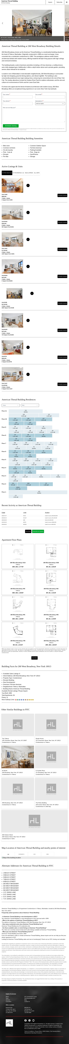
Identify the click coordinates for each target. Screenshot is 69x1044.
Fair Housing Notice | (55, 1031)
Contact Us (27, 1001)
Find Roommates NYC (29, 998)
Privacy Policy (38, 1031)
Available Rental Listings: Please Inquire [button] (15, 691)
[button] (66, 23)
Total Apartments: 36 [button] (8, 695)
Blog (25, 1000)
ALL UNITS (37, 172)
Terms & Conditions (29, 1031)
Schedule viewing (10, 126)
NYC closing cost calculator (57, 939)
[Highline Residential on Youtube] (33, 1020)
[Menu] (66, 2)
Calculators (8, 1001)
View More (28, 531)
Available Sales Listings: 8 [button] (11, 673)
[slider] (34, 23)
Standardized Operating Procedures (33, 1033)
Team (7, 998)
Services (8, 1000)
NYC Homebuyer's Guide (30, 996)
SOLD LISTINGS (29, 172)
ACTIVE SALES (7, 172)
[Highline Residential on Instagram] (29, 1020)
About (7, 996)
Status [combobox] (4, 405)
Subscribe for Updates (38, 531)
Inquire (50, 2)
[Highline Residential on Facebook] (25, 1020)
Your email (38, 94)
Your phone (6, 101)
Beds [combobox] (23, 405)
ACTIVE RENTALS (18, 172)
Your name (6, 94)
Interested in (38, 101)
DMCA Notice (46, 1031)
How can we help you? (9, 107)
